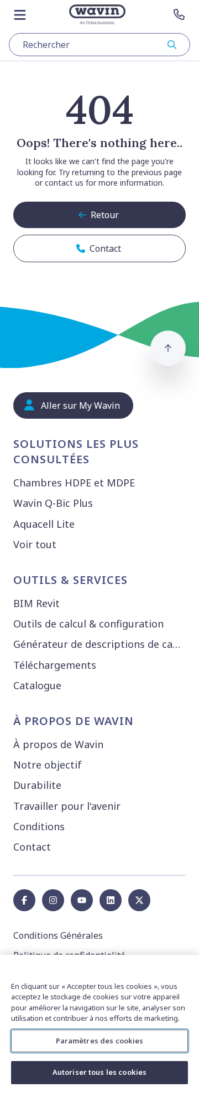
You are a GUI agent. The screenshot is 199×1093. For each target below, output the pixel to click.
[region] (99, 1024)
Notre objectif (47, 764)
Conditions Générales (58, 935)
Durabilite (37, 785)
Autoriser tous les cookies (99, 1072)
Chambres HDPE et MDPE (74, 482)
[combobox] (99, 44)
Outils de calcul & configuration (88, 623)
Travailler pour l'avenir (67, 806)
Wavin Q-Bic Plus (53, 503)
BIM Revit (36, 603)
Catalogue (37, 685)
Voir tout (34, 544)
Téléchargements (54, 665)
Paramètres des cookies (100, 1041)
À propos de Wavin (58, 744)
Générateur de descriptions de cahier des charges (101, 644)
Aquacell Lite (44, 524)
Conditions (39, 826)
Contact (32, 846)
